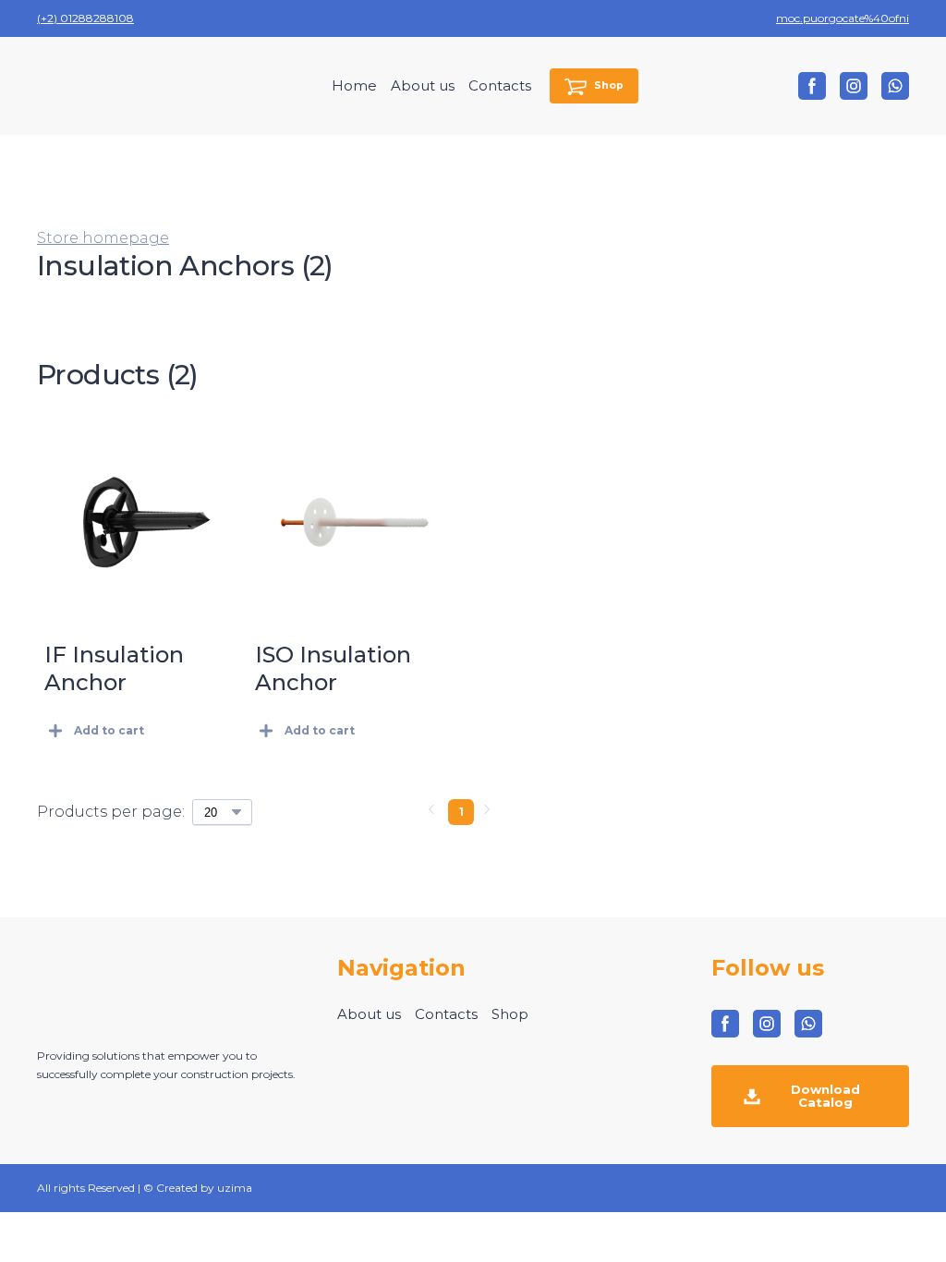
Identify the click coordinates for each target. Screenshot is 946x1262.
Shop (509, 1014)
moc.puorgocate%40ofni (842, 18)
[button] (594, 86)
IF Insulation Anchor (114, 668)
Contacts (499, 85)
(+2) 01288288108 (85, 18)
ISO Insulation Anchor (333, 668)
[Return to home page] (112, 86)
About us (423, 85)
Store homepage (103, 238)
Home (354, 85)
